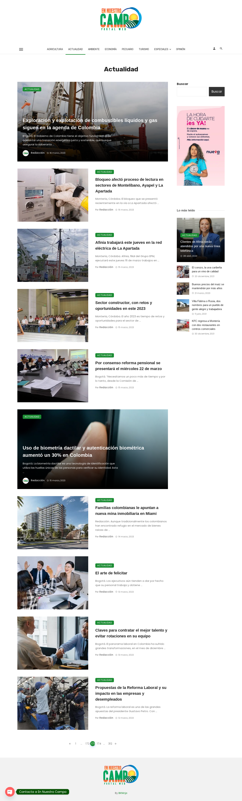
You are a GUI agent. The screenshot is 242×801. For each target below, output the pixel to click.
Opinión (180, 49)
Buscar (182, 84)
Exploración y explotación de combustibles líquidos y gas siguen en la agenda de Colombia (90, 124)
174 (99, 743)
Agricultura (55, 49)
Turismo (144, 49)
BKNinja (123, 793)
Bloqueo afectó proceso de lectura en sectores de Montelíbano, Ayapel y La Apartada (129, 185)
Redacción (38, 153)
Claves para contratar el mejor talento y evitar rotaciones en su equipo (131, 633)
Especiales (161, 49)
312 (110, 743)
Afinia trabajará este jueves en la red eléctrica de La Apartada (128, 245)
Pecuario (127, 49)
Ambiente (94, 49)
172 (87, 743)
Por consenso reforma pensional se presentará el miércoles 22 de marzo (128, 366)
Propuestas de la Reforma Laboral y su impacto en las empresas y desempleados (130, 693)
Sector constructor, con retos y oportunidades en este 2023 (123, 305)
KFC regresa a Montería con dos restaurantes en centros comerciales (206, 324)
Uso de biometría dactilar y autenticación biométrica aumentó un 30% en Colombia (83, 451)
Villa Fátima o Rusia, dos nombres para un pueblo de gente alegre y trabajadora (207, 305)
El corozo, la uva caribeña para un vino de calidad (207, 269)
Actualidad (75, 49)
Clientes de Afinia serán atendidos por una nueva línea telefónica (200, 246)
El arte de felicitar (111, 573)
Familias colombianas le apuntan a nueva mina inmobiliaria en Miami (126, 510)
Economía (111, 49)
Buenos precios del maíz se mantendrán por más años (208, 286)
